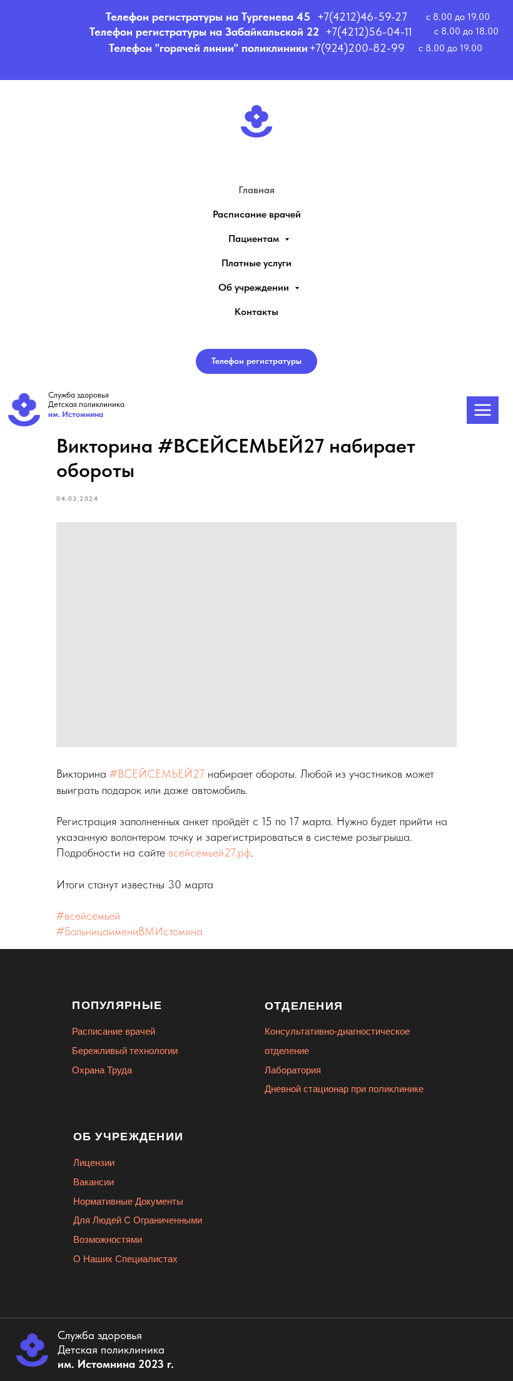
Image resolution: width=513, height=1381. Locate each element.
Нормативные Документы (128, 1201)
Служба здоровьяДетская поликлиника (86, 404)
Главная (256, 190)
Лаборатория (293, 1070)
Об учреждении (255, 287)
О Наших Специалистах (125, 1258)
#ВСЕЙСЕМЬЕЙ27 (157, 773)
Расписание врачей (257, 214)
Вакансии (93, 1182)
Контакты (256, 312)
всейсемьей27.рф (209, 852)
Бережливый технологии (125, 1050)
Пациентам (255, 238)
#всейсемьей (88, 915)
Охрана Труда (102, 1070)
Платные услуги (256, 263)
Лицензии (93, 1162)
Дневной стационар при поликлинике (344, 1088)
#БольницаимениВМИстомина (129, 931)
